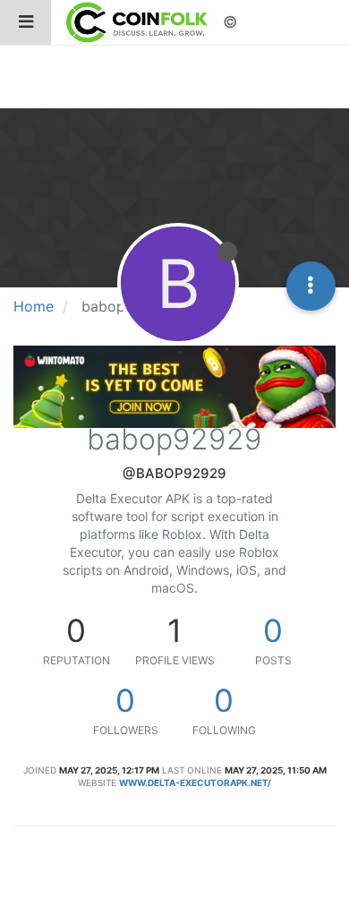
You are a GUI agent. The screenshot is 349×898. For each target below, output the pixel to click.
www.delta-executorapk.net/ (195, 782)
